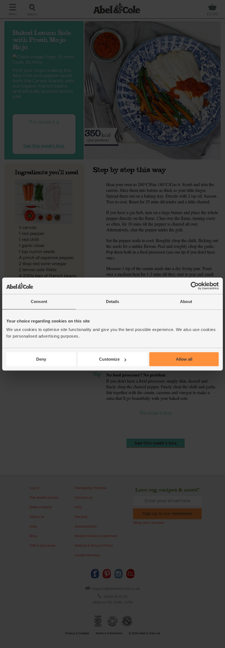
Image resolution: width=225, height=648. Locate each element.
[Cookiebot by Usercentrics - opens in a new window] (195, 286)
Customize (109, 359)
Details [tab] (112, 301)
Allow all (184, 359)
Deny (41, 359)
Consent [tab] (39, 301)
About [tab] (186, 301)
